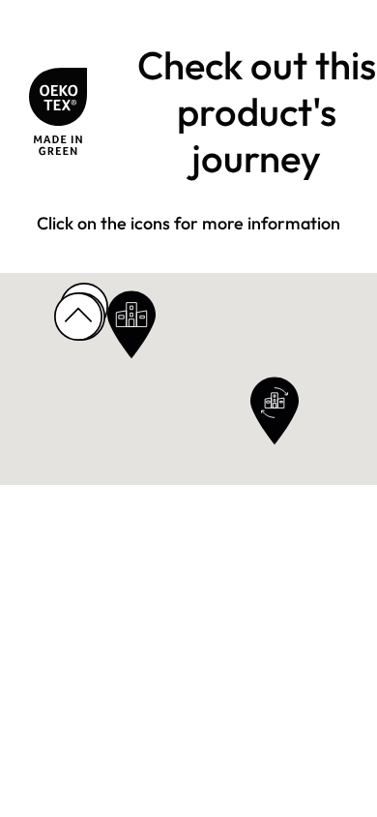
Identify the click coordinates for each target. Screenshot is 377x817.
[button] (131, 325)
